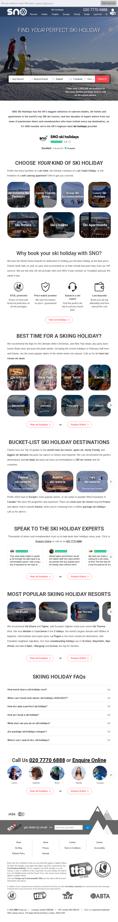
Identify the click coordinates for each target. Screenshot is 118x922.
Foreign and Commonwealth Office (29, 878)
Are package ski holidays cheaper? (27, 731)
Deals (87, 14)
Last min (98, 14)
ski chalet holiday (86, 170)
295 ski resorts (84, 459)
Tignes (44, 626)
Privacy (45, 848)
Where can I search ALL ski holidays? (28, 740)
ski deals (30, 459)
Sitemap (45, 853)
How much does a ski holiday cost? (27, 689)
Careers (99, 842)
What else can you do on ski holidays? (28, 723)
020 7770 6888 (74, 541)
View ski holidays (58, 319)
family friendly (92, 450)
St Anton (86, 641)
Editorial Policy (18, 853)
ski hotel (43, 170)
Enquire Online (78, 424)
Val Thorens (99, 626)
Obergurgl (39, 646)
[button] (110, 405)
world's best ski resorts (59, 450)
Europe (32, 497)
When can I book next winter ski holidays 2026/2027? (37, 698)
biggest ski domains (18, 455)
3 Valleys (59, 631)
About (45, 842)
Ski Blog (18, 848)
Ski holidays (57, 10)
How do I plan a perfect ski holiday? (27, 706)
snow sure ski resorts (82, 501)
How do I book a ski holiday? (23, 714)
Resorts (33, 14)
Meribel (27, 631)
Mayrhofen (98, 641)
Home (18, 842)
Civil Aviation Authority (16, 868)
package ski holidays (94, 506)
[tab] (59, 689)
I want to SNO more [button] (44, 3)
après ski (78, 450)
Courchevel (40, 631)
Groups (66, 14)
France (106, 501)
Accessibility (99, 848)
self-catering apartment (33, 175)
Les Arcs (34, 641)
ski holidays (80, 126)
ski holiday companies (73, 887)
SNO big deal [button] (108, 3)
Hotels (44, 14)
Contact (72, 842)
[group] (18, 405)
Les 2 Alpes (26, 646)
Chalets (55, 14)
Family (77, 14)
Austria (38, 506)
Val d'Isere (30, 626)
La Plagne (55, 636)
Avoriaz (54, 646)
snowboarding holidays (62, 641)
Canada (11, 501)
